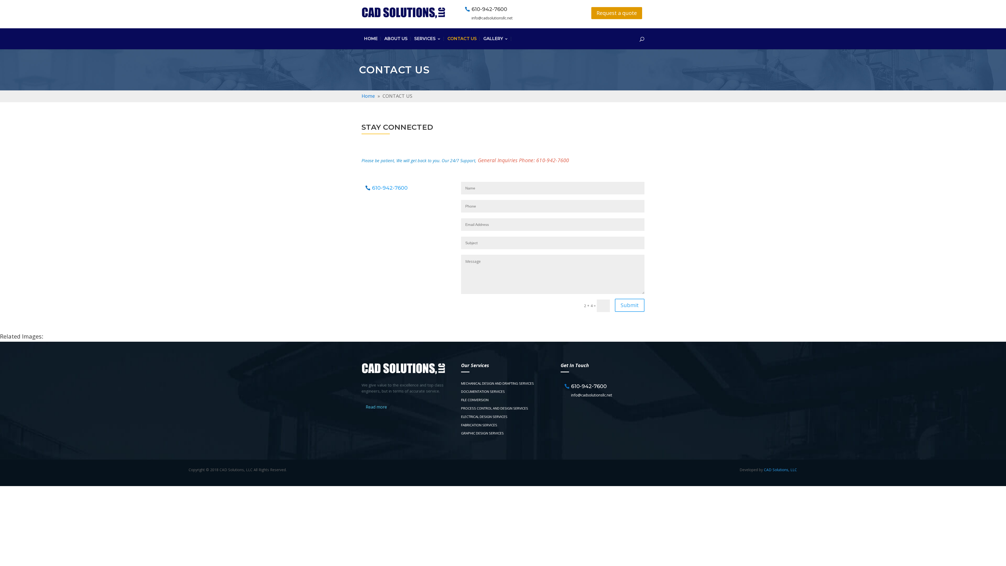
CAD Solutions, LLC (780, 469)
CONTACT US (462, 39)
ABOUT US (396, 39)
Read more (376, 407)
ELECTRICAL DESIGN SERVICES (484, 416)
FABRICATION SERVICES (479, 425)
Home (368, 96)
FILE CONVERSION (475, 400)
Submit (630, 305)
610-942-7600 (489, 9)
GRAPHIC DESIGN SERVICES (482, 433)
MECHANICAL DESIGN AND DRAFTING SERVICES (497, 383)
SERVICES (425, 39)
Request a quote (617, 13)
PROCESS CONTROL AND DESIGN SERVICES (494, 408)
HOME (371, 39)
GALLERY (493, 39)
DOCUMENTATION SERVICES (483, 391)
